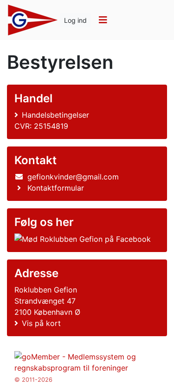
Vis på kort (41, 323)
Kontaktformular (55, 188)
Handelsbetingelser (55, 115)
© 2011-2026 (33, 379)
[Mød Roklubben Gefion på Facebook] (82, 239)
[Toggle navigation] (103, 20)
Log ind (75, 20)
